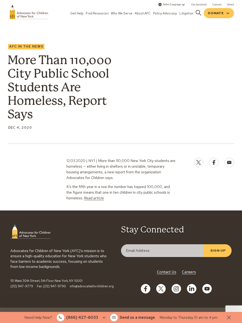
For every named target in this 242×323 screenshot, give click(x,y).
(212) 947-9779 (21, 286)
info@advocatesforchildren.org (92, 286)
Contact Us (166, 272)
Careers (189, 272)
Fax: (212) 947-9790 (51, 286)
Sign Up (218, 250)
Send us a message (137, 317)
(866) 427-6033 (82, 317)
